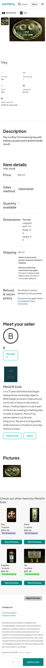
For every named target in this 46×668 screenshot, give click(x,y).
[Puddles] (11, 567)
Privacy (28, 652)
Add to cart (33, 661)
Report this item (33, 598)
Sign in (34, 4)
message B (22, 301)
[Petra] (34, 526)
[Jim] (34, 567)
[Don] (11, 526)
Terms (21, 652)
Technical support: (9, 614)
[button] (22, 4)
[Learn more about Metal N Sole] (10, 374)
